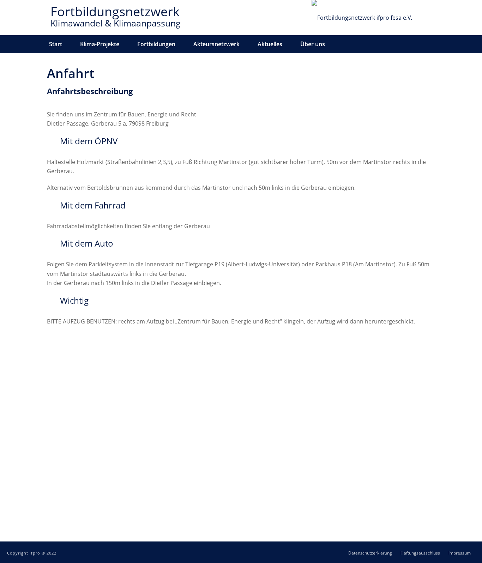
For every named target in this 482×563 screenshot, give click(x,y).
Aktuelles (270, 44)
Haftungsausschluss (420, 553)
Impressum (459, 553)
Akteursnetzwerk (216, 44)
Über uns (312, 44)
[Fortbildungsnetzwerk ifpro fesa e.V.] (362, 17)
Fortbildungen (156, 44)
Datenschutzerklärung (370, 553)
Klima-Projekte (99, 44)
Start (55, 44)
